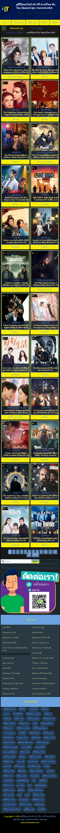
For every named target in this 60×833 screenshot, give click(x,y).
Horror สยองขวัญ (39, 678)
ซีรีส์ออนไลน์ (9, 771)
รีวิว (29, 785)
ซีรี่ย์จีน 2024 (9, 790)
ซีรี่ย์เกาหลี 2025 (48, 762)
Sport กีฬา (7, 668)
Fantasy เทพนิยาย (10, 688)
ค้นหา (35, 561)
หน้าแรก (5, 22)
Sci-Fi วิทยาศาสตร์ (40, 668)
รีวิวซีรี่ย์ (22, 733)
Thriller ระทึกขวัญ (39, 663)
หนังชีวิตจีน (8, 781)
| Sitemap (42, 819)
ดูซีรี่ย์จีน (43, 781)
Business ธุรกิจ (9, 632)
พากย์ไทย (34, 709)
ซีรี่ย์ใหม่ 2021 (9, 800)
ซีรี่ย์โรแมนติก (33, 719)
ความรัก (20, 785)
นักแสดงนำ (23, 800)
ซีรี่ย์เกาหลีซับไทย (35, 790)
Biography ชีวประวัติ (41, 637)
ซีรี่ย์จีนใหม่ (8, 738)
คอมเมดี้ (7, 766)
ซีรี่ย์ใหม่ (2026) (23, 728)
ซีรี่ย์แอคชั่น (21, 776)
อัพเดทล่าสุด (16, 28)
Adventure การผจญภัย (41, 648)
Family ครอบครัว (39, 688)
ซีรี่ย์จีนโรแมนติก (10, 747)
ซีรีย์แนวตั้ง (18, 22)
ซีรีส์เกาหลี (25, 752)
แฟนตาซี (20, 762)
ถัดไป (35, 555)
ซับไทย (45, 709)
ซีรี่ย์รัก (21, 790)
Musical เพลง (8, 678)
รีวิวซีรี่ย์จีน (18, 714)
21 (55, 552)
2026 (35, 723)
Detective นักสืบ (9, 643)
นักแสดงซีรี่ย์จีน (10, 752)
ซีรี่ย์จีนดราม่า (38, 800)
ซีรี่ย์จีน (44, 22)
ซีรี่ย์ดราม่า (8, 728)
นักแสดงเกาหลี (9, 804)
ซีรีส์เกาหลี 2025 (49, 776)
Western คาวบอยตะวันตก (43, 658)
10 (46, 552)
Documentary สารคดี (41, 694)
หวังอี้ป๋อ (41, 809)
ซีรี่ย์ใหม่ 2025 (9, 757)
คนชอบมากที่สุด (14, 32)
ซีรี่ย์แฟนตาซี (9, 743)
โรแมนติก (35, 776)
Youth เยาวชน (38, 627)
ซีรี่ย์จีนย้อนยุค (42, 743)
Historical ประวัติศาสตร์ (13, 683)
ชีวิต (19, 795)
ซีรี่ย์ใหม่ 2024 (39, 752)
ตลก (27, 795)
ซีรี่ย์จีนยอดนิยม (40, 728)
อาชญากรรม (22, 738)
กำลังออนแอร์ (9, 733)
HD (34, 781)
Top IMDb (36, 28)
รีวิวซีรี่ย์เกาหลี (34, 766)
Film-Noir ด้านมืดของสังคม (43, 683)
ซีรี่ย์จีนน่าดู (48, 733)
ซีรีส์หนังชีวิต (41, 785)
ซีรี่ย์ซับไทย (23, 723)
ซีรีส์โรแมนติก (25, 804)
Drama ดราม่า (9, 694)
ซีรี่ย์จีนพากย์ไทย (33, 714)
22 (29, 555)
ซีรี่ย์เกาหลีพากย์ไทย (12, 809)
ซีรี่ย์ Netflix (49, 757)
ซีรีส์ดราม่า (8, 776)
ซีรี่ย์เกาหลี (32, 22)
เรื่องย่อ (22, 757)
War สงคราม (8, 663)
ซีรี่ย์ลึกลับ (36, 738)
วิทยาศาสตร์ (8, 795)
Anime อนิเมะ (38, 632)
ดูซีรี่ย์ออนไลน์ (9, 709)
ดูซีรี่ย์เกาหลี (29, 809)
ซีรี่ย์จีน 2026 (38, 795)
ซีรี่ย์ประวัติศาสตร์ (25, 743)
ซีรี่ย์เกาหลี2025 (36, 771)
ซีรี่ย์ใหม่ (48, 714)
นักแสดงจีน (33, 762)
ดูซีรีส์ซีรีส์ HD (22, 781)
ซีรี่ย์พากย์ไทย (9, 723)
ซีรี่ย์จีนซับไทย (49, 719)
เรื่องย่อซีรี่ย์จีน (47, 723)
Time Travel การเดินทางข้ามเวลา (15, 649)
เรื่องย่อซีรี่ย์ (40, 747)
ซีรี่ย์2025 (22, 771)
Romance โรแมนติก (11, 673)
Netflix (46, 766)
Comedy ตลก (8, 658)
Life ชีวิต (6, 627)
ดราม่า (6, 714)
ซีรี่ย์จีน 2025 (49, 738)
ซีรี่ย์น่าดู (7, 719)
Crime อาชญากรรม (40, 643)
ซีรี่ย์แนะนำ (8, 785)
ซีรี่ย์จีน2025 (34, 733)
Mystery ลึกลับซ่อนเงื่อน (42, 673)
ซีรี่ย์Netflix (39, 804)
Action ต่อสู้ (37, 653)
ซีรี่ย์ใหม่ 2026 (35, 757)
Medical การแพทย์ (10, 637)
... (50, 552)
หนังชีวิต (50, 771)
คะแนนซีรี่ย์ (26, 747)
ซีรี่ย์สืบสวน (8, 762)
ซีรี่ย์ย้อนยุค (19, 766)
